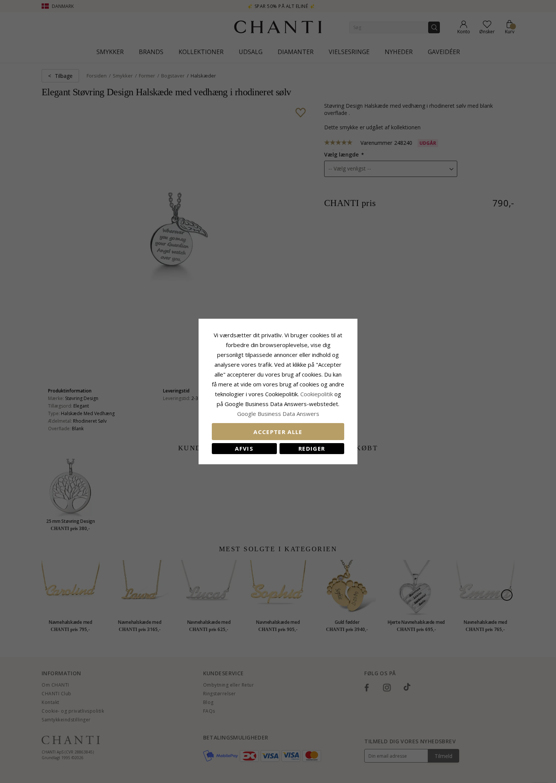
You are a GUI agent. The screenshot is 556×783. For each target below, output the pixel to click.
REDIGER (311, 448)
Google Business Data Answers (278, 413)
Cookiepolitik (316, 394)
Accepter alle (278, 432)
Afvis (244, 448)
